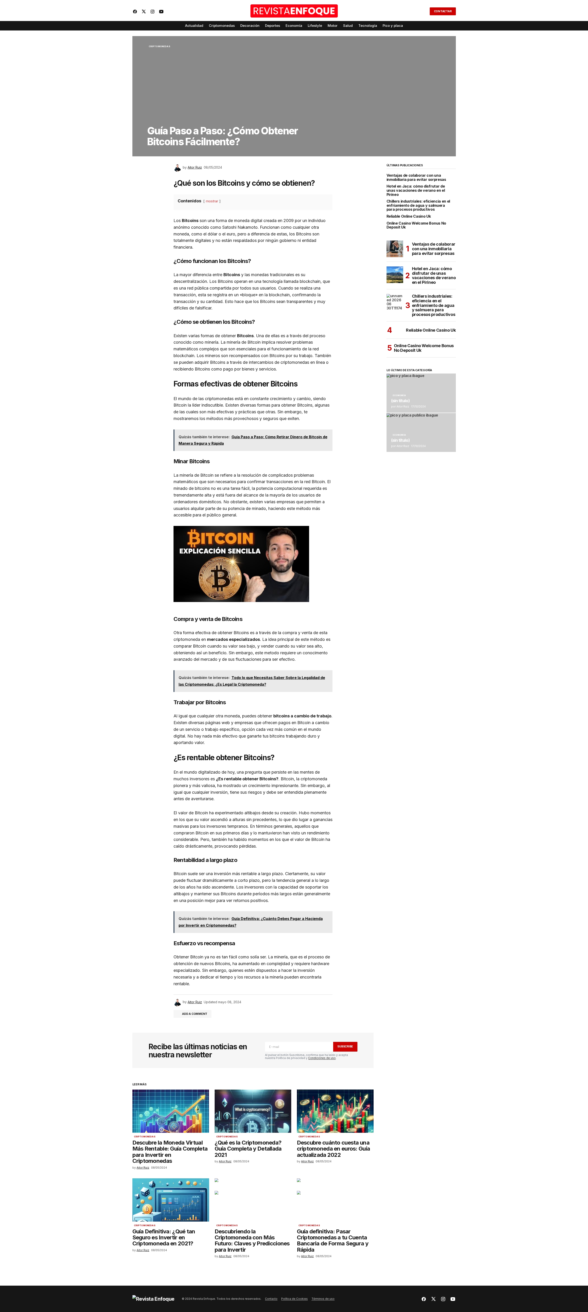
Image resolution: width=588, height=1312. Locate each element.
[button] (423, 11)
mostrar (212, 201)
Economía (399, 395)
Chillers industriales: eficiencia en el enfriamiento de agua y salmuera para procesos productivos (418, 205)
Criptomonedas (159, 46)
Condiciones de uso (322, 1058)
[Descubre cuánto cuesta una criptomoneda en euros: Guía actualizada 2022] (335, 1111)
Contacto (271, 1298)
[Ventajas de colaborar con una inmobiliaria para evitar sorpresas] (395, 249)
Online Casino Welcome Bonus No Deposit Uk (416, 225)
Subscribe (345, 1046)
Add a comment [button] (194, 1014)
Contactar (443, 11)
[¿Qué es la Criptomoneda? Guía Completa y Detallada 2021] (253, 1111)
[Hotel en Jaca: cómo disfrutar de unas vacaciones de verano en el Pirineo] (395, 274)
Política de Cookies (294, 1298)
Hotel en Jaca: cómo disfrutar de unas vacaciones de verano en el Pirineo (416, 190)
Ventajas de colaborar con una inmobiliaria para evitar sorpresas (416, 177)
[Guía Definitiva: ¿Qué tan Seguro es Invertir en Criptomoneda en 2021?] (170, 1200)
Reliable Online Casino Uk (409, 216)
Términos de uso (323, 1298)
